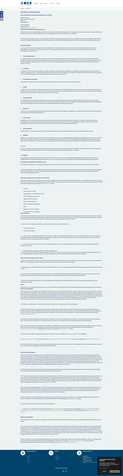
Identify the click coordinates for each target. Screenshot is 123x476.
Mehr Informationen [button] (103, 468)
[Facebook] (1, 15)
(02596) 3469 (89, 459)
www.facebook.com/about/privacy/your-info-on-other (31, 410)
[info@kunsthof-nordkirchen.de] (1, 19)
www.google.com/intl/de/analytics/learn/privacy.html (59, 339)
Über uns (28, 460)
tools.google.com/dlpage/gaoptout (27, 314)
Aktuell (28, 457)
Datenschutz (57, 457)
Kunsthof (29, 456)
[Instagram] (1, 12)
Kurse (28, 459)
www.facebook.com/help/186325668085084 (90, 409)
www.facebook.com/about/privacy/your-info (54, 410)
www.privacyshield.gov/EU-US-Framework (28, 328)
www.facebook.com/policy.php (57, 409)
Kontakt (28, 462)
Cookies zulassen (114, 471)
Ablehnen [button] (104, 471)
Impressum (57, 459)
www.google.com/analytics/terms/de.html (28, 339)
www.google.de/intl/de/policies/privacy (92, 339)
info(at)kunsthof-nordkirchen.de (29, 28)
